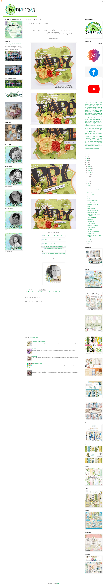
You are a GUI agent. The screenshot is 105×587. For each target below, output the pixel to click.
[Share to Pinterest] (45, 290)
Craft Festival (87, 107)
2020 (87, 160)
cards (86, 131)
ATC (101, 104)
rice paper (95, 142)
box (101, 127)
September (90, 172)
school (98, 142)
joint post (90, 139)
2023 (87, 154)
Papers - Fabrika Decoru (89, 117)
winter (95, 148)
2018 (87, 164)
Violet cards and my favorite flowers (94, 231)
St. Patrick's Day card (91, 223)
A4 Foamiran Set (97, 104)
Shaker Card (90, 229)
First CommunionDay (90, 108)
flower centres (95, 136)
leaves (86, 141)
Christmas (91, 105)
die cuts (95, 134)
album (101, 125)
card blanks (95, 130)
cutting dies (95, 133)
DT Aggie (91, 107)
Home (54, 335)
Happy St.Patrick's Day (91, 208)
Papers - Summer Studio (93, 122)
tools (101, 147)
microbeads (94, 141)
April (89, 183)
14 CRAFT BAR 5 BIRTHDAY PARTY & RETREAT (13, 44)
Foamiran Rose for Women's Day (93, 225)
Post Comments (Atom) (34, 337)
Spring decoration (91, 221)
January (89, 241)
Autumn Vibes (34, 356)
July (88, 176)
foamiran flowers (95, 138)
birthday (99, 127)
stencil (98, 145)
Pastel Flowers (99, 124)
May (88, 181)
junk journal (95, 139)
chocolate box (96, 131)
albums (86, 127)
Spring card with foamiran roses (93, 194)
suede (94, 147)
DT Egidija (94, 107)
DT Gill (98, 107)
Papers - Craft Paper (98, 114)
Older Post (80, 335)
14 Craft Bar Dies (88, 102)
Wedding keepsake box (91, 227)
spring (86, 145)
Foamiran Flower (90, 198)
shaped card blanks (97, 144)
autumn (91, 127)
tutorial (86, 148)
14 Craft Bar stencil (97, 102)
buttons (101, 128)
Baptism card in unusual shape (93, 210)
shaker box (92, 144)
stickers (91, 147)
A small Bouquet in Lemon (92, 217)
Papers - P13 (99, 119)
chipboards (91, 131)
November (89, 168)
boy (92, 128)
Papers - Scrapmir (95, 121)
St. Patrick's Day (93, 125)
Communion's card (91, 233)
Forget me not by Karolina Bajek (93, 200)
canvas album (90, 130)
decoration (87, 134)
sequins (100, 142)
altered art (89, 127)
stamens (89, 145)
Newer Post (28, 335)
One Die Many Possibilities (92, 202)
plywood (86, 142)
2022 (87, 156)
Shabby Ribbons (88, 125)
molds (97, 141)
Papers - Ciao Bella (91, 114)
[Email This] (39, 290)
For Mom (89, 206)
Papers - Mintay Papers (91, 119)
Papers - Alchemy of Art (94, 113)
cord (86, 133)
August (89, 174)
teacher (99, 147)
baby (94, 127)
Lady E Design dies (92, 110)
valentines (89, 148)
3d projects (92, 104)
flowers (100, 136)
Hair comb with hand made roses (93, 204)
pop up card (90, 142)
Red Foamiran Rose (91, 219)
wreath (98, 148)
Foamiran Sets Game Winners (37, 363)
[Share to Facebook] (43, 290)
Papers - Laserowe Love (98, 117)
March (89, 185)
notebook (100, 141)
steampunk (95, 145)
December (89, 166)
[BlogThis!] (41, 290)
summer (96, 147)
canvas (86, 130)
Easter (86, 108)
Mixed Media (96, 111)
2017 (87, 243)
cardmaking (100, 130)
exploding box (88, 136)
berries (96, 127)
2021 (87, 158)
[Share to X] (42, 290)
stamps (92, 145)
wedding (92, 148)
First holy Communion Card (92, 196)
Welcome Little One (91, 192)
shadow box (87, 144)
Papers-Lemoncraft (91, 124)
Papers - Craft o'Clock (88, 116)
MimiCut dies (92, 111)
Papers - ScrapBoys (88, 121)
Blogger (58, 583)
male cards (90, 141)
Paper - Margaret (88, 113)
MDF (89, 111)
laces (98, 139)
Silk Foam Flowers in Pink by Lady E (93, 189)
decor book (100, 133)
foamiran (87, 138)
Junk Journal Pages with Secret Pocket (39, 341)
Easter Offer (89, 187)
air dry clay (97, 125)
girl (88, 139)
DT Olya (100, 107)
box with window (88, 128)
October (89, 170)
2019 (87, 162)
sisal (101, 144)
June (89, 179)
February (89, 239)
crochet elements (90, 133)
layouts (101, 139)
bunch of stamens (96, 128)
